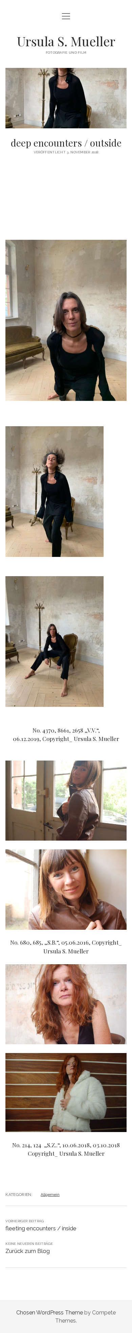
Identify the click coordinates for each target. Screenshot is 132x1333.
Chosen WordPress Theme (49, 1312)
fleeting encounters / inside (40, 1228)
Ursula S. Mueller (66, 41)
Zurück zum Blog (27, 1251)
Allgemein (50, 1194)
